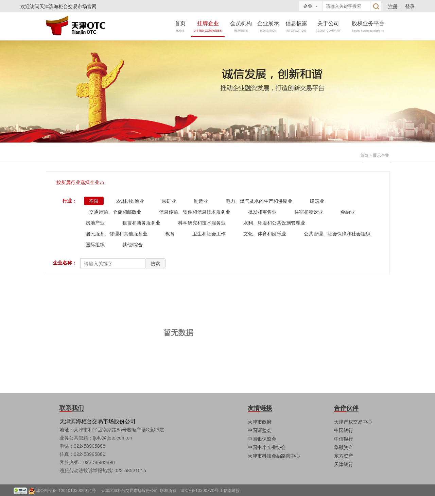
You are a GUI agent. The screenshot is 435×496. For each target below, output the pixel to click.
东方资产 (343, 455)
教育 (170, 233)
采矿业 (169, 200)
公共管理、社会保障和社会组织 (337, 233)
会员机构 (241, 25)
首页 (180, 25)
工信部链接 (230, 490)
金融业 (348, 211)
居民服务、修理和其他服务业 (116, 233)
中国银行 (343, 430)
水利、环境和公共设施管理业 (274, 222)
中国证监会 (260, 430)
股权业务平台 (368, 25)
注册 (393, 6)
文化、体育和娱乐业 (264, 233)
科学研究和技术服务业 (202, 222)
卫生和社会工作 (209, 233)
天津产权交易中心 (353, 421)
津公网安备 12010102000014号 (68, 490)
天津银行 (343, 464)
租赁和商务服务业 (141, 222)
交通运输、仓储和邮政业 (115, 211)
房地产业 (95, 222)
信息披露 (296, 25)
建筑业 (317, 200)
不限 (94, 200)
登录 (410, 6)
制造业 (201, 200)
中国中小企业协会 (267, 447)
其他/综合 (132, 244)
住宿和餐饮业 (308, 211)
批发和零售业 (262, 211)
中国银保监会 (262, 438)
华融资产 (343, 447)
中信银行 (343, 438)
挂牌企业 (208, 25)
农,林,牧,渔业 (130, 200)
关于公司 (328, 25)
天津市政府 (260, 421)
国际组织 (95, 244)
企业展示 (268, 25)
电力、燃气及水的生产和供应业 (259, 200)
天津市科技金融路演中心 (274, 455)
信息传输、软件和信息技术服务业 (194, 211)
